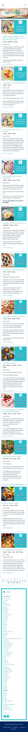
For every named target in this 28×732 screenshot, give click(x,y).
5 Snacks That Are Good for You (14, 223)
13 (16, 582)
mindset (5, 675)
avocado (5, 600)
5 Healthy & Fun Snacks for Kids (14, 83)
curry (5, 621)
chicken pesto (7, 614)
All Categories (7, 598)
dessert (4, 271)
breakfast (5, 180)
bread (5, 607)
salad (19, 458)
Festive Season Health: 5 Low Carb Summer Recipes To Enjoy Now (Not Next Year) (14, 37)
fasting (5, 635)
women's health (7, 709)
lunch (5, 666)
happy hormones (8, 643)
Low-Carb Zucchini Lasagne (13, 550)
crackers (5, 619)
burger (5, 610)
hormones (6, 649)
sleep (5, 695)
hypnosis (5, 650)
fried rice (6, 640)
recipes (15, 41)
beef (4, 365)
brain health (6, 605)
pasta (14, 552)
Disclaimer (15, 727)
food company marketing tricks (12, 638)
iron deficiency (6, 458)
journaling (6, 655)
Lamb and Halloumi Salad (12, 456)
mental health (7, 669)
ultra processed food (9, 704)
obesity (5, 680)
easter (5, 628)
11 (11, 582)
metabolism (6, 673)
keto (4, 657)
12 (14, 582)
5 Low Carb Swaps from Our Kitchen (12, 130)
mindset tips (10, 41)
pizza (4, 683)
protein (14, 180)
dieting (5, 624)
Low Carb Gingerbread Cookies (14, 316)
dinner (4, 505)
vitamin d (6, 706)
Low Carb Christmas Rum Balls (14, 270)
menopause (6, 668)
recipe (5, 688)
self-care (5, 694)
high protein (14, 365)
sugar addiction (7, 701)
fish (7, 505)
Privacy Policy (7, 727)
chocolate (5, 413)
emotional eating (8, 631)
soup (4, 697)
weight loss (6, 707)
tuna (4, 702)
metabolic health (8, 671)
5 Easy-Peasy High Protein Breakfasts (12, 177)
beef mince (8, 365)
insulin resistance (8, 652)
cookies (4, 318)
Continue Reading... (8, 64)
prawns (5, 685)
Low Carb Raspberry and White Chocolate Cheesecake (14, 410)
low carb (5, 41)
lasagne (4, 552)
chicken (5, 612)
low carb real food (8, 664)
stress (5, 699)
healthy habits (6, 225)
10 (8, 582)
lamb (11, 458)
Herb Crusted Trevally (10, 503)
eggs (4, 629)
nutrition (4, 85)
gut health (6, 642)
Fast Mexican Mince (10, 363)
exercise (5, 633)
